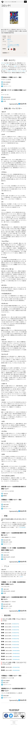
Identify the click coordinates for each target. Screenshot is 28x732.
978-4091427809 (15, 644)
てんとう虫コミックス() (13, 44)
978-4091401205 (16, 659)
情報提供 (14, 721)
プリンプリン (14, 71)
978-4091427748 (15, 626)
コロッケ (3, 63)
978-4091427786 (15, 638)
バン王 (15, 66)
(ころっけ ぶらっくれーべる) (13, 519)
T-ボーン (24, 71)
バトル (8, 43)
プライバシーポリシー (14, 724)
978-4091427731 (15, 623)
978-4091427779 (15, 635)
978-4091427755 (15, 629)
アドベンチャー (10, 41)
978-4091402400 (16, 670)
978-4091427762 (15, 632)
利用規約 (14, 723)
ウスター (9, 71)
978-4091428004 (16, 650)
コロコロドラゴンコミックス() (13, 46)
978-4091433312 (16, 653)
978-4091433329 (16, 656)
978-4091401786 (16, 667)
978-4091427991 (15, 647)
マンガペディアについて (14, 720)
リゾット (20, 71)
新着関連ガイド (6, 52)
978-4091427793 (15, 641)
